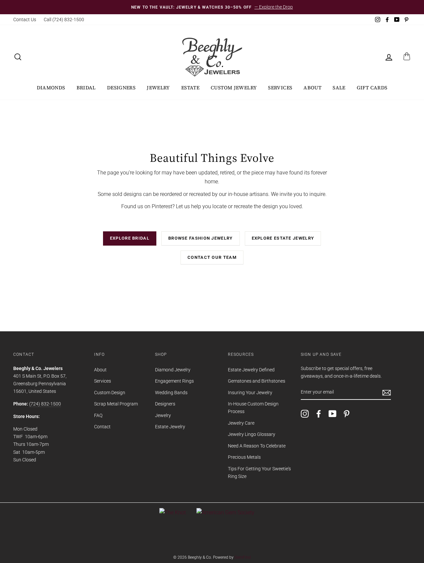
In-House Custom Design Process (253, 407)
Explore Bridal (129, 238)
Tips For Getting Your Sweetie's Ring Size (259, 472)
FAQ (98, 415)
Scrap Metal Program (116, 403)
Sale (339, 87)
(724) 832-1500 (45, 403)
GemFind (243, 557)
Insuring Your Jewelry (250, 392)
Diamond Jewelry (172, 369)
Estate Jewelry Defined (251, 369)
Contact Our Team (212, 257)
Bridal (86, 87)
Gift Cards (372, 87)
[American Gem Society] (225, 512)
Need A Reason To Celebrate (257, 445)
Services (280, 87)
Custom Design (109, 392)
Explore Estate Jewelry (283, 238)
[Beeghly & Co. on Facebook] (319, 414)
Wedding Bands (171, 392)
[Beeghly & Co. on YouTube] (333, 414)
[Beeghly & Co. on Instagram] (305, 414)
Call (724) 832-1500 (64, 19)
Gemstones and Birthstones (256, 381)
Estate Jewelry (170, 426)
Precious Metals (244, 457)
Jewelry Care (241, 423)
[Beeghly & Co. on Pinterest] (346, 414)
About (312, 87)
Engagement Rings (174, 381)
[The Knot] (172, 512)
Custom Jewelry (234, 87)
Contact (102, 426)
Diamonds (51, 87)
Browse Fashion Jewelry (200, 238)
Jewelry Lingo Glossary (251, 434)
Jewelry (158, 87)
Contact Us (24, 19)
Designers (121, 87)
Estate (190, 87)
